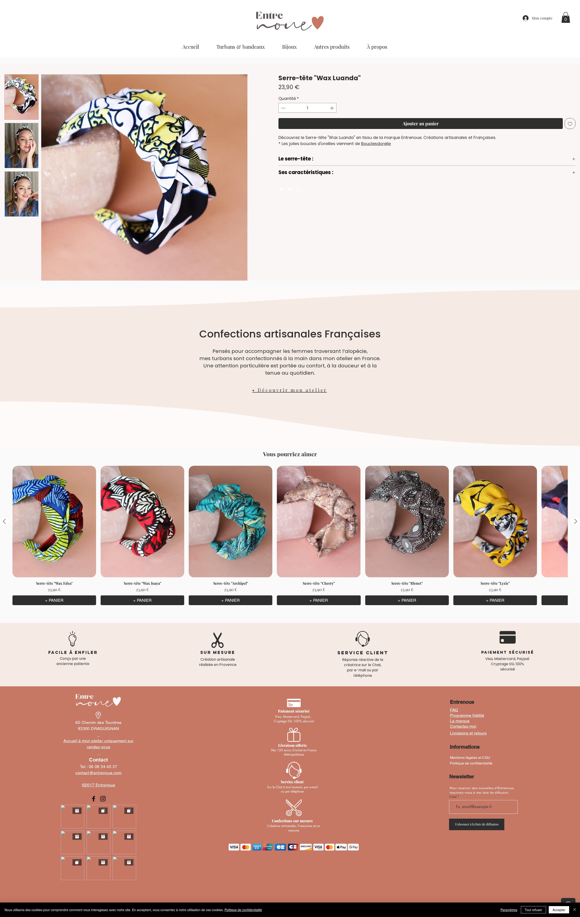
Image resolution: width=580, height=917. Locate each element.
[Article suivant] (575, 521)
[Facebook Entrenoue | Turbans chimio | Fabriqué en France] (93, 799)
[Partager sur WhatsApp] (298, 189)
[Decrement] (282, 108)
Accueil (10, 66)
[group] (290, 536)
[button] (565, 17)
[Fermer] (574, 909)
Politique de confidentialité (243, 909)
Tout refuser (533, 909)
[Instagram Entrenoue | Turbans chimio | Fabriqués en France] (102, 799)
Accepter (559, 909)
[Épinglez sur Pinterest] (290, 189)
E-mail (453, 797)
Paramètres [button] (508, 909)
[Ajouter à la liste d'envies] (570, 124)
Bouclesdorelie (376, 144)
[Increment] (332, 108)
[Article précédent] (4, 521)
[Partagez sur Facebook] (281, 189)
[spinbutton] (307, 108)
